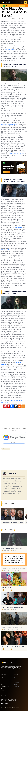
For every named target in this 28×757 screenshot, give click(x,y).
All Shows (3, 736)
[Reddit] (19, 450)
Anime (2, 730)
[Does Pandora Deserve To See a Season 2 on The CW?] (14, 662)
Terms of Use (17, 727)
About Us (16, 730)
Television (3, 723)
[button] (25, 2)
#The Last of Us (6, 493)
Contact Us (16, 732)
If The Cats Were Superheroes (9, 632)
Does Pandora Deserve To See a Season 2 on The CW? (15, 671)
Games (2, 734)
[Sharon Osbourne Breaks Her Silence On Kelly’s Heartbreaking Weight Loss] (14, 643)
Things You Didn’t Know (6, 732)
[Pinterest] (5, 450)
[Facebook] (12, 450)
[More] (23, 450)
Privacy (15, 723)
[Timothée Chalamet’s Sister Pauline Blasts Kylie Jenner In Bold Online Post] (14, 682)
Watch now (22, 5)
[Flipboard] (8, 450)
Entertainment (4, 727)
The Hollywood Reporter (11, 172)
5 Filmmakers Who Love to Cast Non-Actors (13, 566)
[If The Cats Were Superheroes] (14, 623)
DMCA (15, 725)
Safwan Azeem (6, 18)
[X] (16, 450)
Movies (2, 725)
